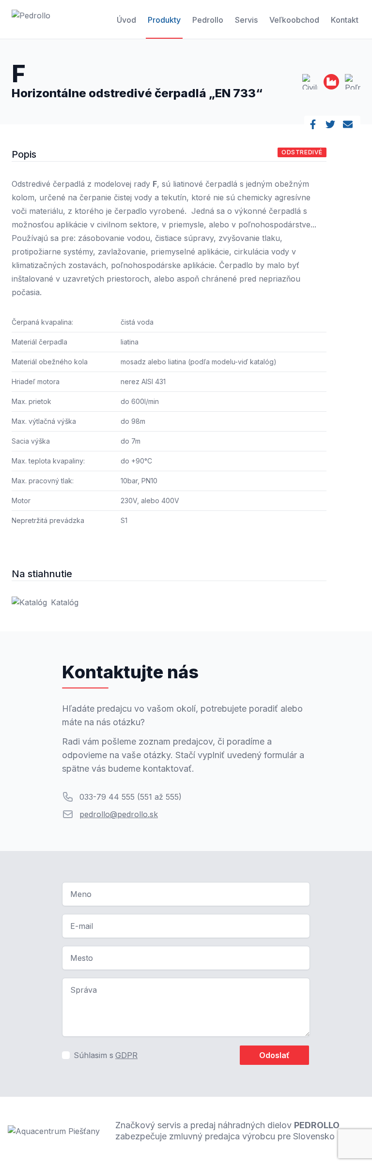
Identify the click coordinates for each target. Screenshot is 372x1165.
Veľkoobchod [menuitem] (294, 20)
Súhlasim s (106, 1055)
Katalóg (64, 602)
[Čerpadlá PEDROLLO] (31, 19)
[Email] (349, 124)
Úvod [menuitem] (126, 20)
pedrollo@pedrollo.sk (118, 814)
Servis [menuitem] (246, 20)
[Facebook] (315, 124)
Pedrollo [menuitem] (207, 20)
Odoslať (274, 1055)
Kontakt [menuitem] (344, 20)
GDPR (126, 1055)
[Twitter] (332, 124)
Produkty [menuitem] (164, 20)
